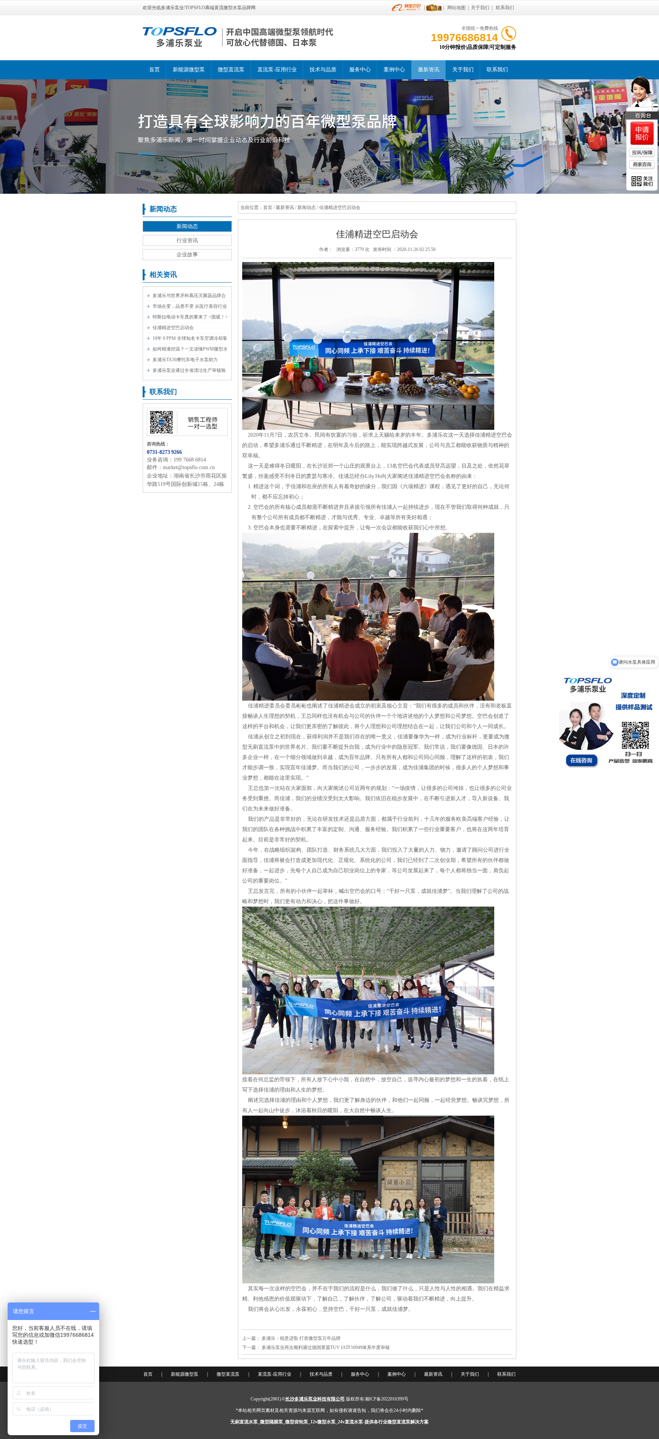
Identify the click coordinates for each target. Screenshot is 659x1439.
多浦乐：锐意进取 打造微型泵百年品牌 (301, 1338)
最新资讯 (428, 69)
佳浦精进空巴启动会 (173, 327)
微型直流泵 (231, 69)
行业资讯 (187, 240)
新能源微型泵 (189, 69)
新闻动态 (187, 226)
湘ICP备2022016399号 (386, 1399)
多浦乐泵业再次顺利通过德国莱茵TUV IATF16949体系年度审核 (326, 1347)
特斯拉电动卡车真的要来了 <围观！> (190, 317)
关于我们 (480, 7)
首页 (154, 69)
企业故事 (187, 254)
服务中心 (360, 69)
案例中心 (394, 69)
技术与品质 (323, 69)
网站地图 (456, 7)
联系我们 (505, 7)
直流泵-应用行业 (277, 69)
